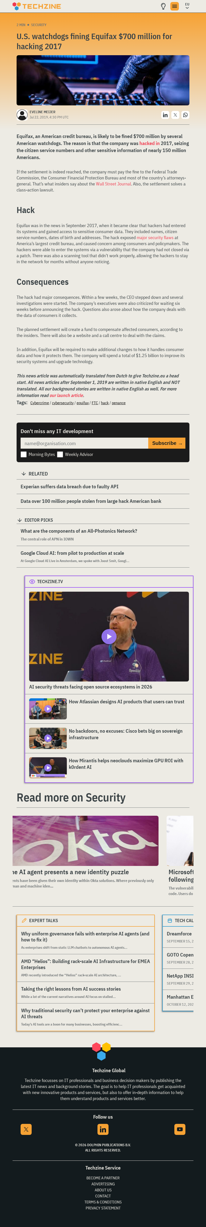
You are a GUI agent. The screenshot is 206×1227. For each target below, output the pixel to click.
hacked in (149, 143)
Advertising (103, 1183)
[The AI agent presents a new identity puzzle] (82, 841)
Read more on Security (71, 797)
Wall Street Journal (113, 184)
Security (38, 25)
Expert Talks (43, 920)
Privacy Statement (103, 1207)
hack (105, 402)
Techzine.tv (50, 581)
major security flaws (155, 237)
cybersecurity (63, 402)
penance (119, 402)
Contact (103, 1195)
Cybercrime (39, 402)
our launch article (66, 395)
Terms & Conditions (103, 1201)
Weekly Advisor (79, 454)
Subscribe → (167, 443)
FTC (95, 402)
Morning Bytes (42, 454)
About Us (103, 1189)
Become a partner (103, 1177)
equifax (83, 402)
